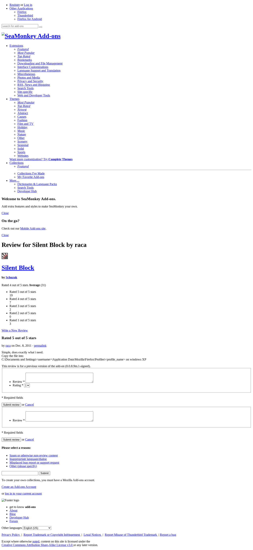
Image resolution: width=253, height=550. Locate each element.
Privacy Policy (11, 534)
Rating (18, 385)
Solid (20, 148)
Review (19, 381)
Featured (23, 49)
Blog (12, 514)
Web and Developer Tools (33, 95)
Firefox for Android (29, 19)
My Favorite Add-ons (30, 177)
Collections (16, 162)
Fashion (22, 120)
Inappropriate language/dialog (28, 459)
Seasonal (22, 145)
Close (5, 213)
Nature (21, 134)
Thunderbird (25, 15)
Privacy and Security (30, 81)
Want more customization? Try (41, 159)
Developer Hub (27, 191)
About (13, 510)
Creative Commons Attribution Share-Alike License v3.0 (37, 545)
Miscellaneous (26, 74)
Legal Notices (93, 534)
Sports (21, 152)
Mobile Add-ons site (32, 228)
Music (21, 131)
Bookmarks (24, 60)
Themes (14, 99)
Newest (21, 109)
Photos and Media (28, 77)
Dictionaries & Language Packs (37, 184)
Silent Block (18, 267)
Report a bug (168, 534)
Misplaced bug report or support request (34, 462)
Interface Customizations (32, 67)
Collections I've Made (31, 173)
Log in (28, 5)
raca (8, 345)
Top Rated (23, 56)
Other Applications (21, 8)
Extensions (16, 45)
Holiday (22, 127)
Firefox (21, 12)
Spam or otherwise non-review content (33, 455)
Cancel (29, 404)
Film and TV (25, 123)
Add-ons (48, 35)
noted (35, 541)
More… (14, 180)
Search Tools (25, 88)
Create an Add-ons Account (19, 486)
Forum (13, 521)
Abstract (22, 113)
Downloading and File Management (39, 63)
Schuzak (11, 277)
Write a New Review (15, 330)
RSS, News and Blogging (33, 84)
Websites (22, 155)
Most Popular (26, 52)
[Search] (40, 27)
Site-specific (25, 91)
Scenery (22, 141)
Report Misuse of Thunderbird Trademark (131, 534)
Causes (21, 116)
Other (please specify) (23, 466)
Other (21, 138)
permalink (40, 345)
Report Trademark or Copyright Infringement (52, 534)
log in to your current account (23, 493)
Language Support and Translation (38, 70)
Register (14, 5)
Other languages (12, 527)
